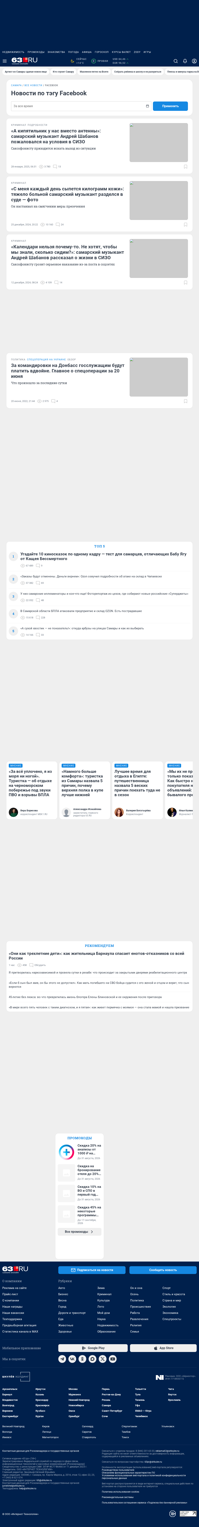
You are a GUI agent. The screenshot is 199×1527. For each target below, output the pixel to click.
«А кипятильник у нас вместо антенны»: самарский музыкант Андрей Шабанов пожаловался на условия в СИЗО (56, 136)
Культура (103, 1300)
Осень (134, 1294)
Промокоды (36, 52)
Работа (135, 1313)
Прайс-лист (10, 1294)
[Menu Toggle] (4, 61)
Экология (169, 1306)
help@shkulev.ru (27, 1488)
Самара (16, 85)
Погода (73, 52)
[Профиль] (194, 61)
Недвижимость (13, 52)
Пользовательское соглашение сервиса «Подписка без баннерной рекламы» (144, 1502)
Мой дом (103, 1313)
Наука (101, 1319)
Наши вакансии (13, 1313)
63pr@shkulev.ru (153, 1461)
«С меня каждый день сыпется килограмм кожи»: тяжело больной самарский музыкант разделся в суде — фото (67, 194)
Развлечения (139, 1319)
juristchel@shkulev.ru (13, 1485)
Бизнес (63, 1294)
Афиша (87, 52)
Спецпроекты (171, 1319)
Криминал (104, 1294)
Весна (62, 1300)
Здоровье (65, 1331)
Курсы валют (121, 52)
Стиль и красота (173, 1294)
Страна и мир (171, 1300)
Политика (137, 1300)
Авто (61, 1288)
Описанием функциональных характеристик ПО (128, 1472)
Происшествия (140, 1306)
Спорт (166, 1288)
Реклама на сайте (14, 1288)
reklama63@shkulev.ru (167, 1451)
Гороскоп (102, 52)
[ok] (82, 1359)
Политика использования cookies (120, 1491)
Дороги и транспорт (72, 1313)
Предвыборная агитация (19, 1325)
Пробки (100, 61)
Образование (106, 1331)
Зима (101, 1288)
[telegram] (62, 1359)
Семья (134, 1331)
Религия (135, 1325)
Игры (147, 52)
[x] (102, 1359)
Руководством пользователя (118, 1470)
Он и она (136, 1288)
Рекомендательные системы (118, 1497)
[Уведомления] (185, 61)
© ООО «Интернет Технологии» (20, 1514)
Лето (100, 1306)
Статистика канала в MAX (20, 1331)
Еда (60, 1319)
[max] (92, 1359)
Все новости (33, 85)
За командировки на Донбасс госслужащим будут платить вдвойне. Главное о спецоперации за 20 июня (67, 371)
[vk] (72, 1359)
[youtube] (113, 1359)
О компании (10, 1300)
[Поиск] (175, 61)
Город (62, 1306)
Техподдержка (12, 1319)
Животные (65, 1325)
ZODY (137, 52)
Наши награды (12, 1306)
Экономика (170, 1313)
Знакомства (56, 52)
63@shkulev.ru (44, 1480)
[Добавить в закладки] (185, 166)
